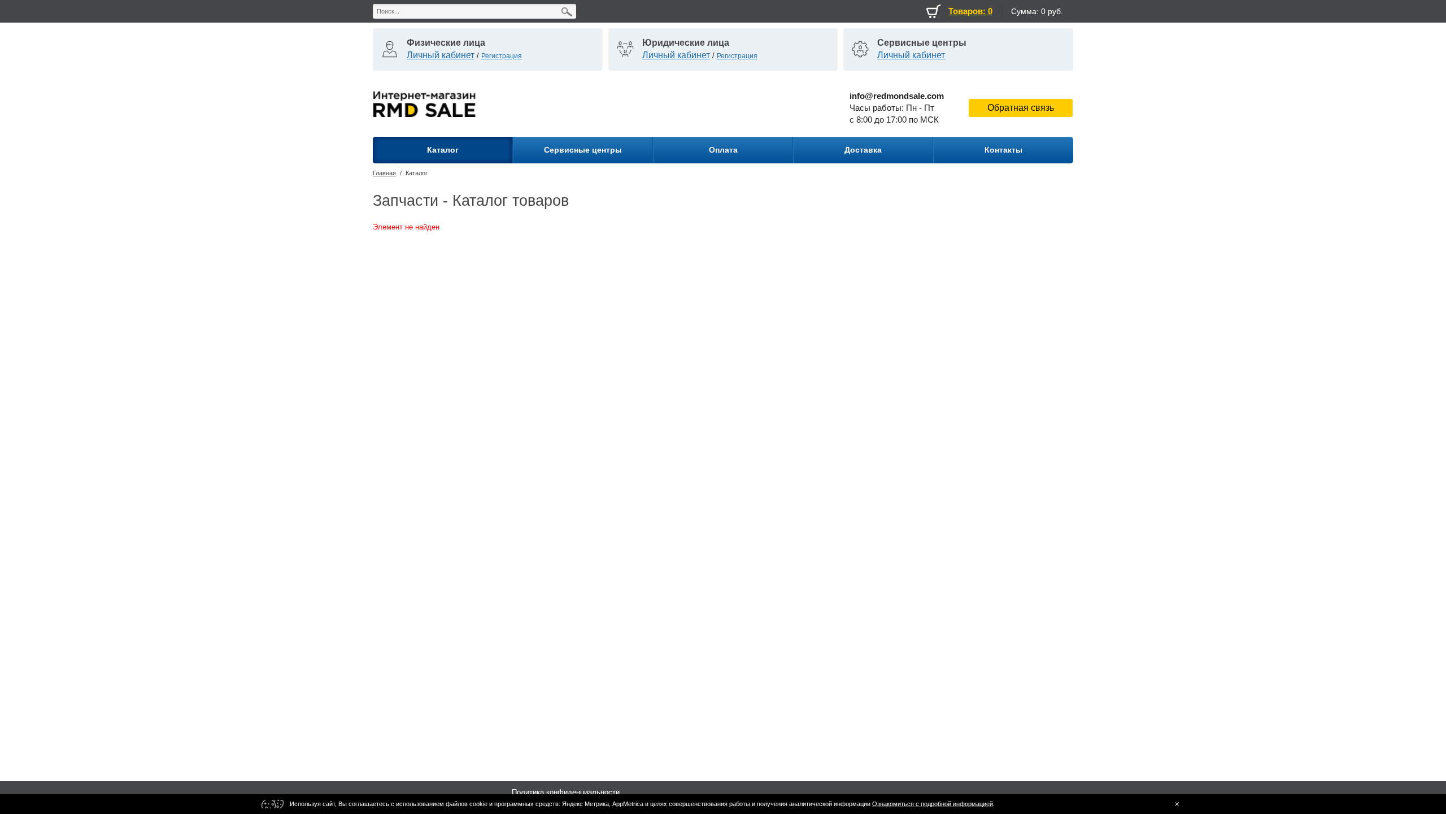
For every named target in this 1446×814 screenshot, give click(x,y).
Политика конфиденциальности (566, 792)
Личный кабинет (440, 55)
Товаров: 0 (970, 11)
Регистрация (501, 56)
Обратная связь (1020, 107)
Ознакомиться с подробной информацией (932, 803)
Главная (384, 173)
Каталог (417, 173)
